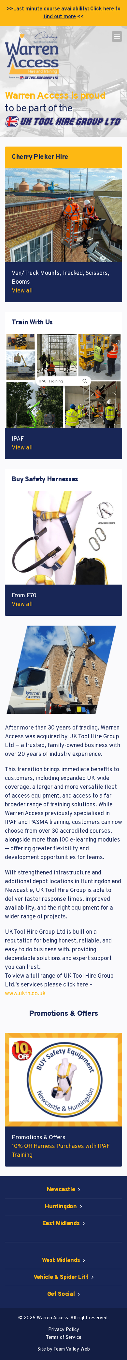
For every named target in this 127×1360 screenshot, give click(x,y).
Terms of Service (63, 1338)
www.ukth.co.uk (25, 994)
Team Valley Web (71, 1349)
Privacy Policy (63, 1330)
